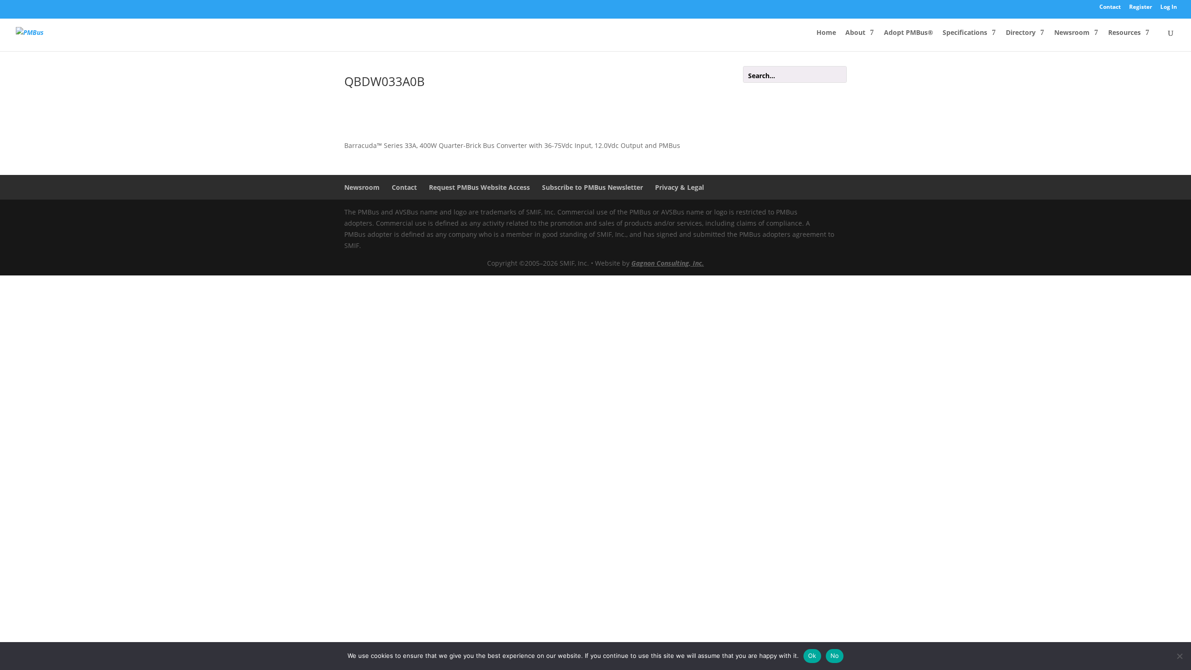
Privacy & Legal (679, 187)
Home (826, 33)
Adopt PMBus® (908, 33)
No (834, 655)
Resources (1124, 33)
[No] (1179, 656)
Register (1140, 7)
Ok (812, 655)
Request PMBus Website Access (479, 187)
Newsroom (1072, 33)
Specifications (965, 33)
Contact (1110, 7)
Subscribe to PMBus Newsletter (592, 187)
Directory (1021, 33)
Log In (1168, 7)
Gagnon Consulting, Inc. (667, 263)
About (855, 33)
